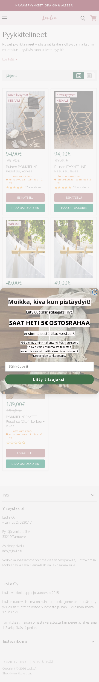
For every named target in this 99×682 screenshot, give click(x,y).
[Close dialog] (94, 292)
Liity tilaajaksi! (49, 379)
